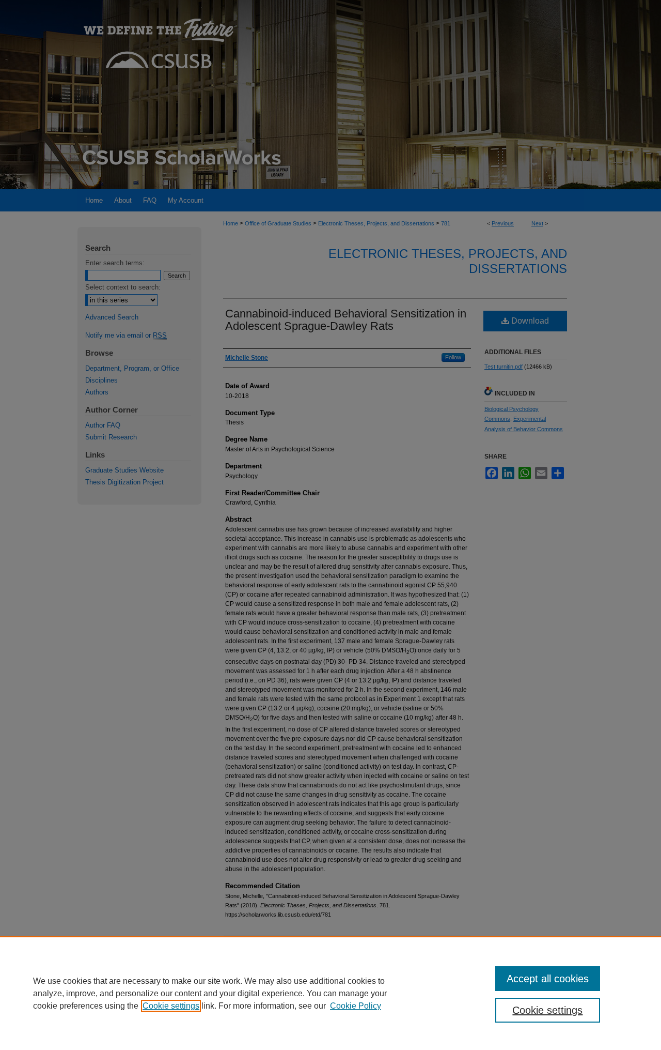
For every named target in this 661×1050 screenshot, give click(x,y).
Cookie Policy (355, 1005)
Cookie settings (171, 1005)
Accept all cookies (548, 978)
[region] (330, 993)
